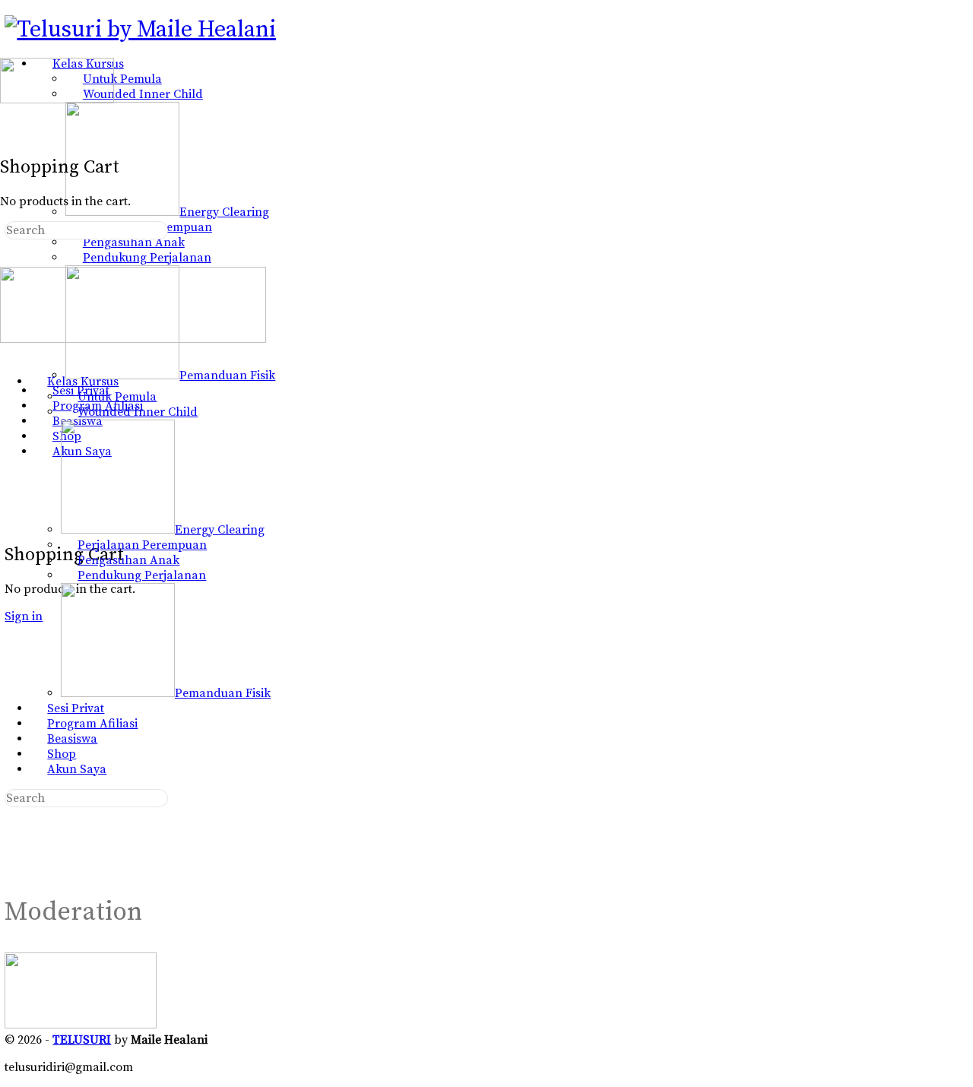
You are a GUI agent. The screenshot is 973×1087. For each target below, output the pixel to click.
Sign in (24, 616)
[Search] (13, 506)
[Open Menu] (8, 51)
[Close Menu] (8, 354)
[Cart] (13, 521)
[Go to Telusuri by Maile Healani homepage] (140, 29)
